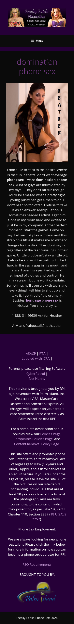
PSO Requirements (37, 564)
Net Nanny (37, 378)
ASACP (31, 353)
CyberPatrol (35, 373)
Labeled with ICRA (36, 358)
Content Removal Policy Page (36, 444)
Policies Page (50, 434)
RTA (42, 353)
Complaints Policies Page (33, 438)
